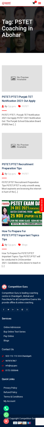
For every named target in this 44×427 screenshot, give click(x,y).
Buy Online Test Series (15, 331)
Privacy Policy (10, 388)
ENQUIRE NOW (42, 205)
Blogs (25, 244)
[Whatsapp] (6, 415)
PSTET (25, 106)
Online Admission (12, 327)
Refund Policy (10, 392)
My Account (9, 401)
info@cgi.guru (11, 365)
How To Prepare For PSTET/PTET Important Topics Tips (20, 235)
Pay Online (9, 336)
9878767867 (11, 361)
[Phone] (6, 408)
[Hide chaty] (6, 421)
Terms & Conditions (13, 396)
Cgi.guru (12, 106)
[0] (33, 3)
